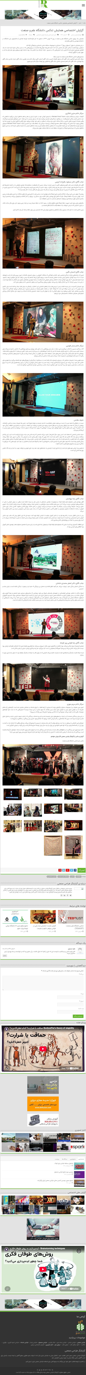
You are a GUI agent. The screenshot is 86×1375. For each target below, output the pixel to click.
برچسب (57, 1159)
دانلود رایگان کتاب (74, 1345)
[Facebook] (48, 1370)
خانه (84, 23)
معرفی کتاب (65, 1345)
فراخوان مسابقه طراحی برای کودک (64, 1163)
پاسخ (5, 956)
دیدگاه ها (64, 1159)
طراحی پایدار (33, 1342)
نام (82, 994)
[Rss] (52, 1370)
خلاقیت (83, 1345)
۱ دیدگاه (30, 35)
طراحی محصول (42, 1342)
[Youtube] (39, 1370)
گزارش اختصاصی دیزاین (37, 1345)
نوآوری (4, 1342)
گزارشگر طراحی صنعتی (76, 35)
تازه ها (46, 35)
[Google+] (50, 1370)
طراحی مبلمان (72, 1342)
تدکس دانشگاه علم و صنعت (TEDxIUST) (74, 927)
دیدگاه (81, 974)
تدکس (72, 877)
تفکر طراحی (51, 1342)
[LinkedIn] (42, 1370)
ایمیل (81, 1001)
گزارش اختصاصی (40, 35)
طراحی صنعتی (81, 1342)
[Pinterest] (44, 1370)
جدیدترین (81, 1159)
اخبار (80, 23)
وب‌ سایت (80, 1008)
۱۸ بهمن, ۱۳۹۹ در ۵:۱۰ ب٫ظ (9, 949)
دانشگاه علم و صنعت (63, 877)
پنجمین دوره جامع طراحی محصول (63, 1172)
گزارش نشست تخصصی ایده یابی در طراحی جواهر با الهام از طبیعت (44, 927)
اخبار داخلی (51, 35)
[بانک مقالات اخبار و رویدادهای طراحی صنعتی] (43, 4)
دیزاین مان (57, 1345)
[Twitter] (46, 1370)
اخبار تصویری (49, 1345)
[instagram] (37, 1370)
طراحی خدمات (24, 1342)
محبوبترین (73, 1159)
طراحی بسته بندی (61, 1342)
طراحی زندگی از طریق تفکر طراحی (45, 1238)
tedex (79, 877)
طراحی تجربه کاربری (13, 1342)
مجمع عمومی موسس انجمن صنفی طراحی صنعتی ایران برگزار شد (55, 1180)
